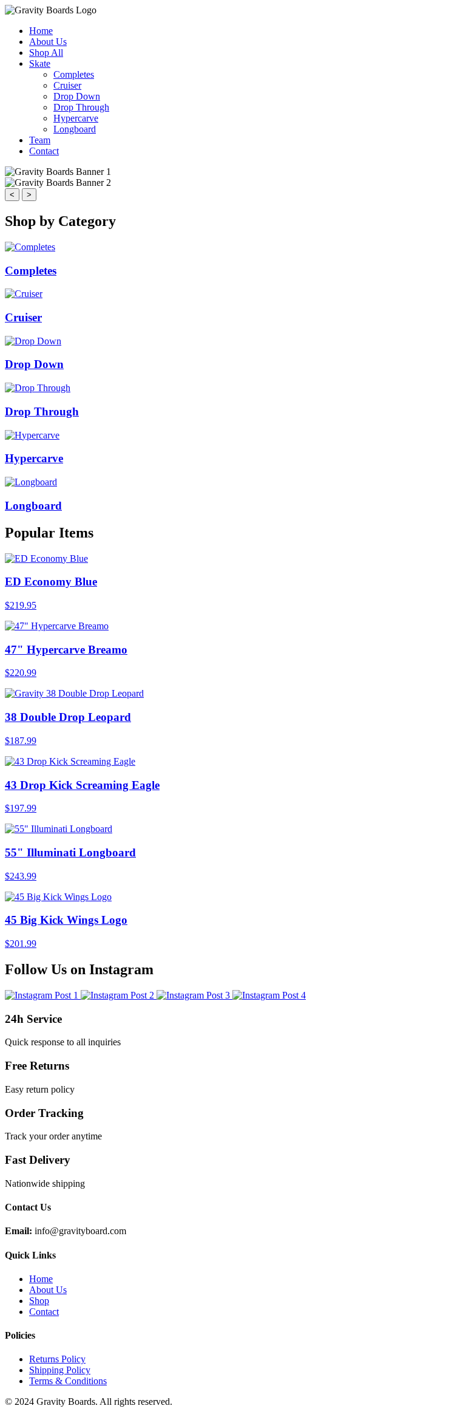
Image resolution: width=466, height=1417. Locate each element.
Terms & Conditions (68, 1381)
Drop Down (76, 96)
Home (41, 31)
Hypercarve (75, 118)
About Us (48, 41)
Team (39, 140)
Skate (39, 63)
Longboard (74, 129)
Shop (39, 1301)
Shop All (46, 52)
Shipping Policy (59, 1370)
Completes (73, 74)
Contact (44, 151)
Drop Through (81, 107)
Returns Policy (57, 1359)
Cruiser (67, 85)
